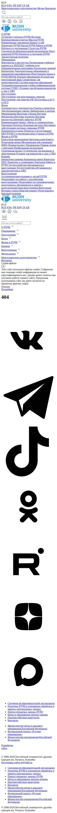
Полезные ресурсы (33, 125)
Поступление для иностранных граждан (23, 96)
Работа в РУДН (44, 45)
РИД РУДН (7, 133)
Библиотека (8, 71)
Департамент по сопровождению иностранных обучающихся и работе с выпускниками (27, 185)
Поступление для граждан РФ (17, 99)
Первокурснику (17, 145)
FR (14, 5)
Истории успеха (10, 190)
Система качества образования (35, 82)
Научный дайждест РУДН (27, 119)
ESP (19, 5)
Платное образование (29, 76)
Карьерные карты (34, 159)
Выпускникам (9, 173)
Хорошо (5, 286)
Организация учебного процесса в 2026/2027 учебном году (27, 64)
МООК (12, 76)
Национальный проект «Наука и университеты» (27, 122)
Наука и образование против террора (28, 714)
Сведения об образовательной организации (25, 51)
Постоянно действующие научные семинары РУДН (28, 126)
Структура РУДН (37, 48)
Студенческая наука (25, 133)
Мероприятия (9, 113)
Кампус (50, 139)
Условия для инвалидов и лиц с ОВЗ (36, 153)
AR (27, 5)
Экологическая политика (14, 57)
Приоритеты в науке (12, 131)
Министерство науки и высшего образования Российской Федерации (27, 727)
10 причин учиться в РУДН (16, 37)
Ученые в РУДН (45, 133)
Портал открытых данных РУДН (25, 712)
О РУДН (5, 34)
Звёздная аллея (37, 139)
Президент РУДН (11, 45)
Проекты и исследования (37, 131)
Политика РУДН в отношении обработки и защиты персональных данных (31, 707)
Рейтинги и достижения (14, 48)
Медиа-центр (8, 253)
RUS (3, 5)
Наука (4, 105)
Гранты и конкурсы (44, 108)
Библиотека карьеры (12, 159)
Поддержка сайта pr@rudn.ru (16, 762)
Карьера (5, 156)
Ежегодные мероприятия (15, 139)
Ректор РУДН (28, 45)
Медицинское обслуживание (37, 142)
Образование (8, 59)
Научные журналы (24, 116)
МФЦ (4, 145)
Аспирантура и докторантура (17, 108)
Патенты (18, 125)
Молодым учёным (27, 113)
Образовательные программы (17, 68)
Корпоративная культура (14, 39)
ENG (9, 5)
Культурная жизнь (11, 142)
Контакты (50, 8)
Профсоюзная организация (28, 148)
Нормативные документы (15, 42)
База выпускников (28, 187)
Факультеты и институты (15, 62)
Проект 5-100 (37, 42)
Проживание (33, 145)
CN (23, 5)
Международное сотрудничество (19, 8)
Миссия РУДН (36, 39)
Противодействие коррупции (23, 717)
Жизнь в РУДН (9, 136)
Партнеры (7, 125)
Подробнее (7, 289)
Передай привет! (28, 190)
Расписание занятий (45, 68)
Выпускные (45, 187)
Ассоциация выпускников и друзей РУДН (24, 176)
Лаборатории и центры (42, 111)
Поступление (8, 94)
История (36, 37)
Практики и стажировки (21, 162)
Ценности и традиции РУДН (34, 54)
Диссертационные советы (15, 111)
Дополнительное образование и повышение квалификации (25, 72)
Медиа (40, 8)
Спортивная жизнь (11, 150)
